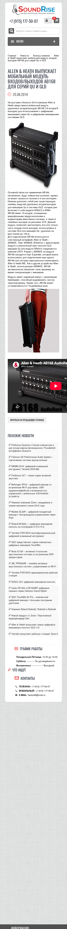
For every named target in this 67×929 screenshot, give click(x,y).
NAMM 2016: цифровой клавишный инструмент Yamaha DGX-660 (28, 467)
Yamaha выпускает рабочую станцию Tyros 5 (34, 633)
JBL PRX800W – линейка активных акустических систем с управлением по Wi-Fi (32, 565)
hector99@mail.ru (36, 695)
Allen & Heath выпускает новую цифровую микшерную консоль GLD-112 (32, 626)
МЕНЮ (19, 41)
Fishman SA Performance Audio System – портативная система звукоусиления (31, 458)
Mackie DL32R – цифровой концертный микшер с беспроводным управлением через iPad (32, 514)
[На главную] (33, 9)
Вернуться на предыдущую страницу (27, 420)
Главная (12, 55)
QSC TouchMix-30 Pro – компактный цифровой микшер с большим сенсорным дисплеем (30, 600)
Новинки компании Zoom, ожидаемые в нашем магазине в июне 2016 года (30, 504)
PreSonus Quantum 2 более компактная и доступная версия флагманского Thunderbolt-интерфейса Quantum (32, 448)
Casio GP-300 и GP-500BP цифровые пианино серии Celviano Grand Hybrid (29, 589)
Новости (24, 55)
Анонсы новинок (41, 55)
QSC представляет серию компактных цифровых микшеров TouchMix (30, 543)
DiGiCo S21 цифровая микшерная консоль (33, 581)
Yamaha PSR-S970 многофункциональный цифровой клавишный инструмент (32, 534)
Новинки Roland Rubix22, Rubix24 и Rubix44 (33, 609)
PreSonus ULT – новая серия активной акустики (30, 477)
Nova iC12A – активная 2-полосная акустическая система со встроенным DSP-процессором (31, 554)
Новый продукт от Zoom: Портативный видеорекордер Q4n (30, 617)
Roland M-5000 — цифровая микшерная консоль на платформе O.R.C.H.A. (30, 525)
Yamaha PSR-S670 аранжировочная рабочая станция (33, 574)
